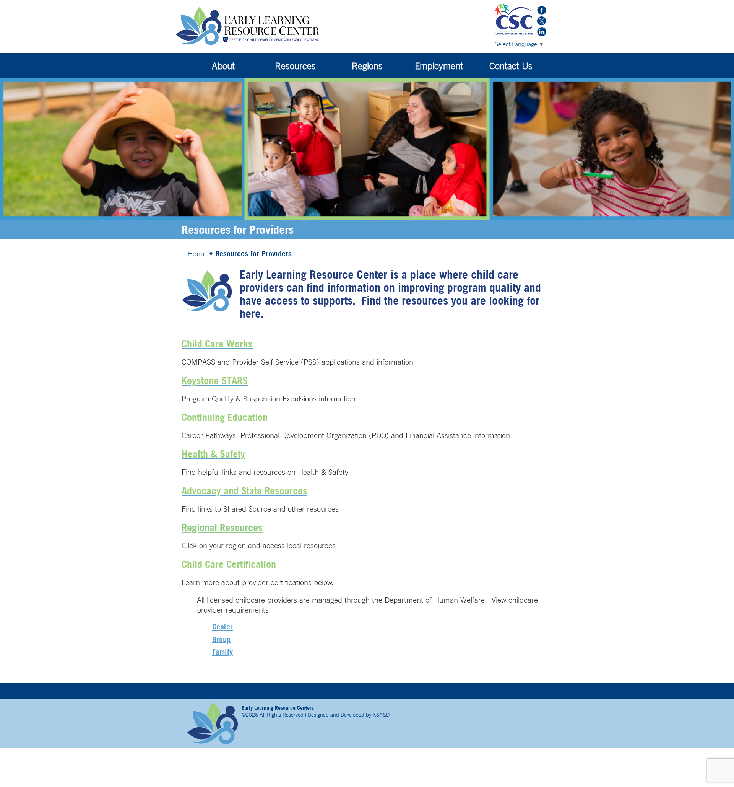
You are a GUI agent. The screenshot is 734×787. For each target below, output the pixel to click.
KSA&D (381, 714)
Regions (367, 66)
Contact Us (511, 66)
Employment (439, 66)
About (223, 66)
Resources (295, 66)
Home (197, 253)
